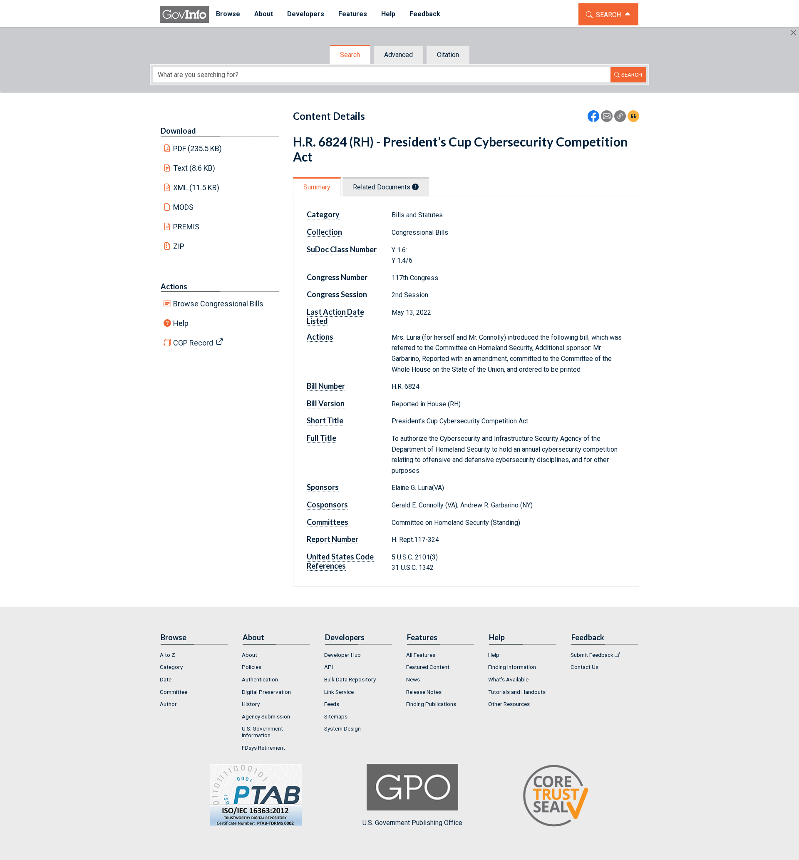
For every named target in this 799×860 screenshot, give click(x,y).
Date (165, 679)
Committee (173, 691)
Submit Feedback (592, 654)
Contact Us (584, 667)
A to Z (167, 654)
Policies (251, 667)
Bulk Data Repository (350, 679)
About (249, 654)
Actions (174, 286)
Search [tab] (350, 55)
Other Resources (509, 704)
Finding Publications (431, 704)
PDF (197, 148)
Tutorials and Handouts (517, 691)
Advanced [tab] (398, 55)
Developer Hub (342, 654)
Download (178, 130)
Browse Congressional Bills (218, 303)
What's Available (508, 679)
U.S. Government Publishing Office (412, 823)
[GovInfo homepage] (184, 14)
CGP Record (193, 342)
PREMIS (186, 226)
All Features (420, 654)
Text (194, 168)
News (413, 679)
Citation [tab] (448, 55)
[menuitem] (228, 14)
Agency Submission (266, 716)
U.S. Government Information (262, 731)
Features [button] (352, 14)
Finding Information (512, 667)
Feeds (331, 704)
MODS (183, 207)
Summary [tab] (316, 187)
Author (168, 704)
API (328, 667)
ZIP (178, 246)
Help (181, 323)
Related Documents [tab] (382, 187)
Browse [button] (228, 14)
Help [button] (388, 14)
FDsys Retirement (263, 747)
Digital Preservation (266, 691)
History (251, 704)
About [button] (263, 14)
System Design (342, 728)
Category (171, 667)
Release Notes (424, 691)
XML (196, 187)
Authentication (260, 679)
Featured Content (427, 667)
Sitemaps (335, 716)
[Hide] (793, 32)
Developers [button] (305, 14)
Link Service (339, 691)
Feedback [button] (424, 14)
